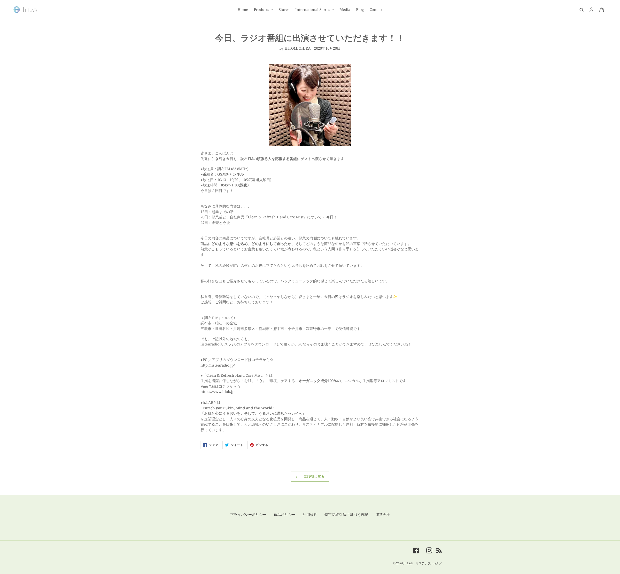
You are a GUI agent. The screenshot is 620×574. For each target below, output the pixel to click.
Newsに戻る (314, 476)
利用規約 (310, 514)
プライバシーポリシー (248, 514)
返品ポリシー (284, 514)
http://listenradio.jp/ (218, 365)
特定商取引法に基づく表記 (346, 514)
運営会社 (382, 514)
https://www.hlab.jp (217, 391)
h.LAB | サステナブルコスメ (423, 563)
